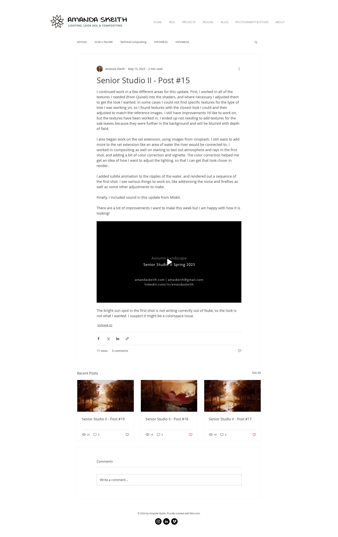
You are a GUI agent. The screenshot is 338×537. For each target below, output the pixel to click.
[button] (256, 41)
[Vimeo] (174, 521)
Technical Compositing (133, 42)
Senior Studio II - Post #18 (167, 419)
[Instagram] (158, 521)
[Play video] (169, 262)
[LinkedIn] (166, 521)
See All (256, 373)
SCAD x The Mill (103, 42)
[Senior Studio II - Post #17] (232, 396)
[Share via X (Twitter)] (108, 338)
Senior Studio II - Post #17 (230, 419)
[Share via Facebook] (98, 338)
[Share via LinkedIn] (118, 338)
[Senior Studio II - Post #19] (105, 396)
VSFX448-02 (182, 42)
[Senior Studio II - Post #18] (169, 396)
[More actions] (239, 68)
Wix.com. (195, 513)
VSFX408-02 (161, 42)
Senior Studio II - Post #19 (103, 419)
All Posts (82, 42)
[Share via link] (127, 338)
